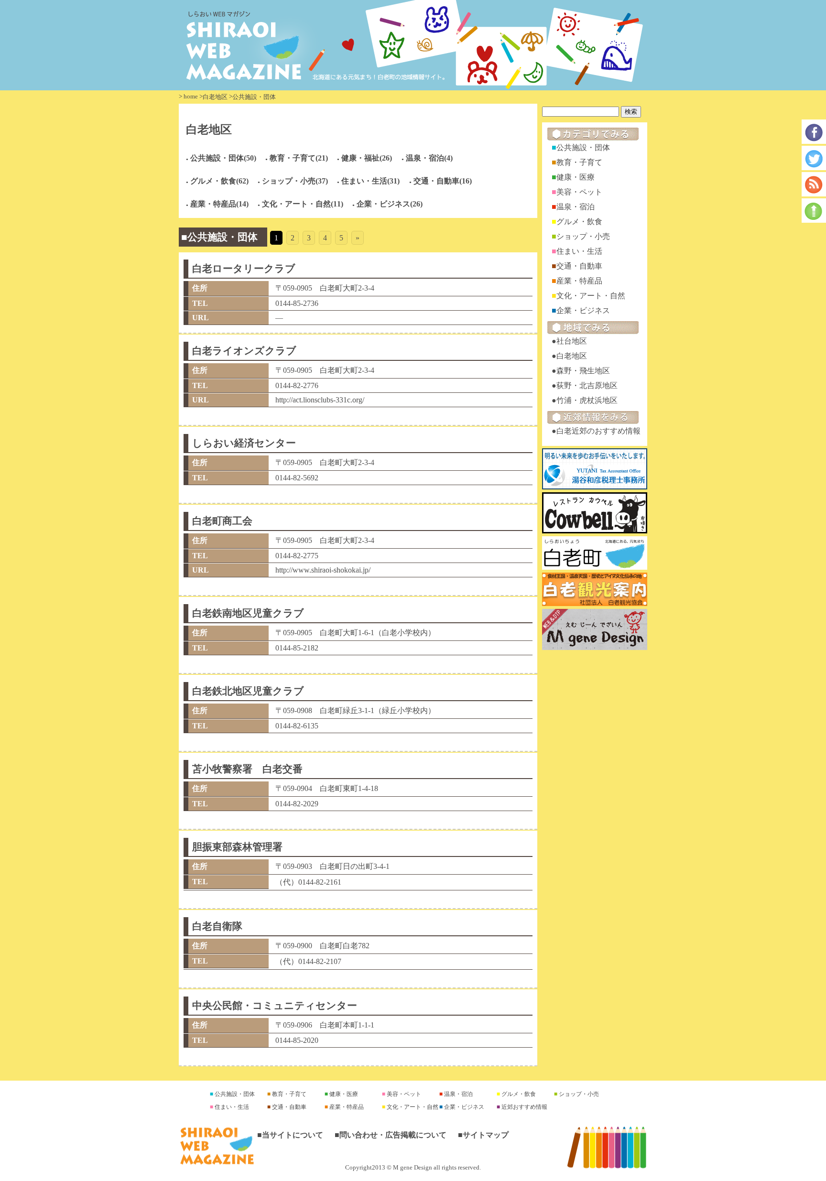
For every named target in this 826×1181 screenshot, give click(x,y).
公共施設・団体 (583, 147)
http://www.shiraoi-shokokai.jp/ (322, 570)
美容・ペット (579, 192)
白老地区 (215, 96)
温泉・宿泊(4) (429, 158)
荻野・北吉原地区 (587, 385)
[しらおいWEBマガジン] (413, 45)
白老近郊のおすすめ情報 (598, 431)
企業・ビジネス (583, 310)
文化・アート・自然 (590, 296)
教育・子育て (579, 162)
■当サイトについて (290, 1135)
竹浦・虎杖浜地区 (587, 400)
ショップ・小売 (583, 236)
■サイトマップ (483, 1135)
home (191, 96)
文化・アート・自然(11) (302, 204)
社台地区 (571, 341)
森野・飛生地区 (583, 371)
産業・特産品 (579, 281)
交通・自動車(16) (442, 181)
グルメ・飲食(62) (219, 181)
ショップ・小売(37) (295, 181)
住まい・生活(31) (370, 181)
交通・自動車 (579, 266)
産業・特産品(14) (219, 204)
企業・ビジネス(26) (390, 204)
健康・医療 (575, 177)
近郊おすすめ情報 (523, 1107)
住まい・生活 (579, 251)
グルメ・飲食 (579, 221)
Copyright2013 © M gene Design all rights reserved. (413, 1167)
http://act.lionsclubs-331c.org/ (319, 400)
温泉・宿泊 (575, 207)
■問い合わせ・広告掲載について (390, 1135)
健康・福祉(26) (366, 158)
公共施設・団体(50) (223, 158)
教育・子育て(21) (299, 158)
